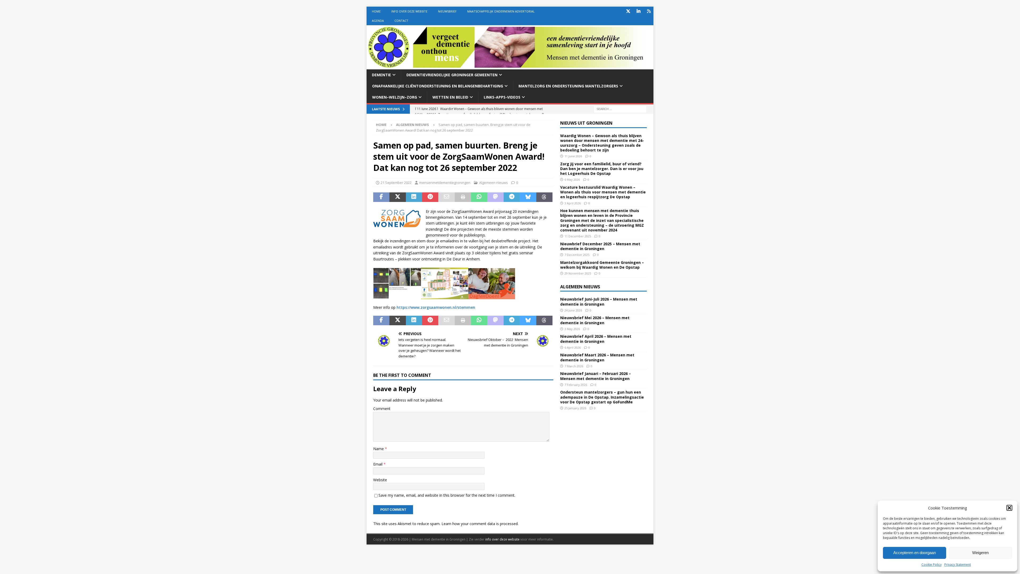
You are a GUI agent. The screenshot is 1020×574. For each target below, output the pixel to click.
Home (376, 11)
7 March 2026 (573, 366)
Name (379, 448)
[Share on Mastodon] (495, 197)
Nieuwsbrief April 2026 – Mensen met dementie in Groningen (595, 339)
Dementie (381, 74)
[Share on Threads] (544, 197)
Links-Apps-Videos (502, 97)
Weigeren (980, 552)
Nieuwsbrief (447, 11)
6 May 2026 (572, 180)
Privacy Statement (957, 564)
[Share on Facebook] (381, 197)
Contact (401, 21)
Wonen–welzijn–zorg (394, 97)
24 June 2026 (573, 310)
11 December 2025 (577, 236)
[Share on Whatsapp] (479, 197)
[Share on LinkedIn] (414, 197)
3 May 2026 (572, 329)
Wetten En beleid (450, 97)
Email (378, 464)
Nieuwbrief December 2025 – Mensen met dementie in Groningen (600, 246)
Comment (381, 408)
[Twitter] (628, 11)
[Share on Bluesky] (528, 197)
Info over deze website (409, 11)
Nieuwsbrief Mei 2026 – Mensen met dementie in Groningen (595, 320)
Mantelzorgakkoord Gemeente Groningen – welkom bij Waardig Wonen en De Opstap (602, 265)
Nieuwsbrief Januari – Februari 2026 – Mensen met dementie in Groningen (595, 376)
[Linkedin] (638, 11)
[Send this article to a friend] (446, 197)
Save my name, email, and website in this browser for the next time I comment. (447, 495)
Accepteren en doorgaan (914, 552)
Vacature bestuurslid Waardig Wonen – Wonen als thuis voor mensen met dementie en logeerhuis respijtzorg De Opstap (603, 192)
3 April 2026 (572, 203)
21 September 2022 (396, 182)
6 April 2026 (572, 347)
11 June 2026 (573, 156)
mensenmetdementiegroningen (444, 182)
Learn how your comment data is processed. (479, 523)
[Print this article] (463, 197)
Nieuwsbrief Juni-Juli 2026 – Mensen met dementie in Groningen (598, 301)
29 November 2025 (577, 273)
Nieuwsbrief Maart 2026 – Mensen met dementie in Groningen (597, 357)
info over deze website (502, 539)
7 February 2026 (575, 385)
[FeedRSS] (648, 11)
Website (380, 479)
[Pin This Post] (430, 197)
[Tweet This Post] (397, 197)
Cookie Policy (931, 564)
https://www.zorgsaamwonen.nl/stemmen (436, 307)
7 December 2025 (576, 255)
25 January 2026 (575, 408)
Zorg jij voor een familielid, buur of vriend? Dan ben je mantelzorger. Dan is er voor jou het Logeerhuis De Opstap (601, 168)
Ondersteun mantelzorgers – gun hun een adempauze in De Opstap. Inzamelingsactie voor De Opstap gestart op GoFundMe (602, 397)
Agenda (378, 21)
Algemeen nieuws (493, 182)
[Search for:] (620, 108)
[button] (1009, 507)
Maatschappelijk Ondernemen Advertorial (501, 11)
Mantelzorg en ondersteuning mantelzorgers (568, 85)
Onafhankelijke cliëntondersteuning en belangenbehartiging (437, 85)
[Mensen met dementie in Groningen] (510, 66)
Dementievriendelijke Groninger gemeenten (452, 74)
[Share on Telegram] (512, 197)
